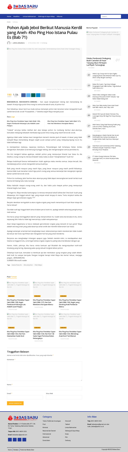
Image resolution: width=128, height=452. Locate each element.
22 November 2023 (33, 43)
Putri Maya (38, 265)
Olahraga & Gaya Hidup (46, 16)
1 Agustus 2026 (38, 341)
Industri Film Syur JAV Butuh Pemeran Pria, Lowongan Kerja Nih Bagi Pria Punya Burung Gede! (106, 116)
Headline (16, 16)
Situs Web (49, 393)
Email (9, 393)
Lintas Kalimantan (29, 16)
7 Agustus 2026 (12, 309)
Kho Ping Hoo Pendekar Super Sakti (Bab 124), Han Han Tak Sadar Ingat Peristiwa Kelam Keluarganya (44, 335)
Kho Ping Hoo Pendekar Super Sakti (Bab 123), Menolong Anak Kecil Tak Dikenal (70, 334)
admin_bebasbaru (19, 43)
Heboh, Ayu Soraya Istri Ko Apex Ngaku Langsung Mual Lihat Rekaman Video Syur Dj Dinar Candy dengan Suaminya (106, 75)
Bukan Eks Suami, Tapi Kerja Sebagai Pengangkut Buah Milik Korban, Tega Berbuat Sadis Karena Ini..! (106, 86)
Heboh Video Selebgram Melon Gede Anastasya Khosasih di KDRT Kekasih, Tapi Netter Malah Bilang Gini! (105, 97)
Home (9, 16)
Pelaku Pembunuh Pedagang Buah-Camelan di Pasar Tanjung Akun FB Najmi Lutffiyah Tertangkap (98, 61)
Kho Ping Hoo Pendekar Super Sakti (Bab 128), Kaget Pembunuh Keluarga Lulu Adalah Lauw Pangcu (23, 123)
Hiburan (59, 16)
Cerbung (15, 22)
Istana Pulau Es (17, 265)
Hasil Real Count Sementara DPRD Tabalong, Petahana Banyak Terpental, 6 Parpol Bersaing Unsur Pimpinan (106, 148)
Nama (10, 385)
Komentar (11, 360)
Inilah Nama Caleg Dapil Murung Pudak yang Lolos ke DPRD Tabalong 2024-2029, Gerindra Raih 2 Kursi (106, 126)
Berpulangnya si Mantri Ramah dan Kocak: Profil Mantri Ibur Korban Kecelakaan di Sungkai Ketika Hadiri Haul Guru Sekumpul (105, 137)
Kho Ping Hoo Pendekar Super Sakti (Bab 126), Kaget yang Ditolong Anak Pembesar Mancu (70, 303)
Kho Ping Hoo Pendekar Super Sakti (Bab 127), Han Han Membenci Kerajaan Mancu (44, 302)
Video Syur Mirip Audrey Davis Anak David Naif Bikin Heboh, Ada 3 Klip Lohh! (105, 106)
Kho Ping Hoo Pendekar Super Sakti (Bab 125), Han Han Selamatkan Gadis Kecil (18, 334)
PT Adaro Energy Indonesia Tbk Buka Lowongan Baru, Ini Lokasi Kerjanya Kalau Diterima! (105, 158)
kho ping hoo (28, 265)
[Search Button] (119, 16)
